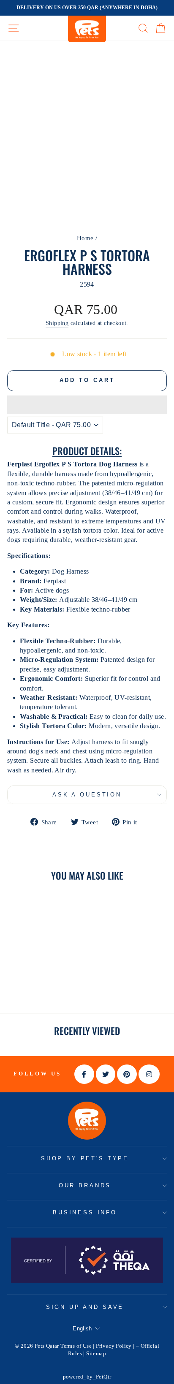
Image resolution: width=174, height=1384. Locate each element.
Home (85, 237)
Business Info (85, 1212)
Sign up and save (85, 1307)
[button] (87, 404)
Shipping (57, 323)
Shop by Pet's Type (85, 1158)
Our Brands (85, 1185)
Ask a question (87, 794)
